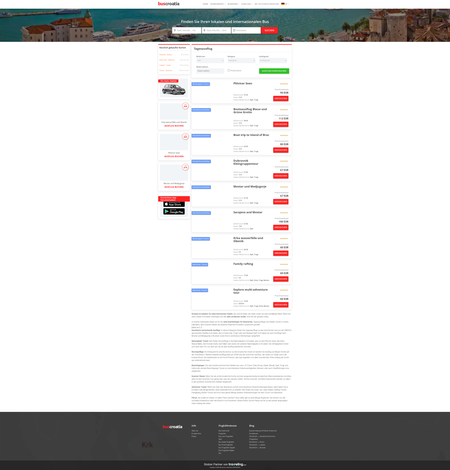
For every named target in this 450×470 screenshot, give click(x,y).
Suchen (269, 30)
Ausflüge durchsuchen (274, 71)
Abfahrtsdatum (202, 67)
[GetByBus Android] (174, 212)
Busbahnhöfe (217, 4)
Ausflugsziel (263, 56)
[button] (285, 4)
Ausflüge (246, 4)
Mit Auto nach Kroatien (267, 4)
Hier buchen (281, 98)
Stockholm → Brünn (256, 442)
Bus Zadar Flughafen (226, 442)
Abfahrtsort (200, 56)
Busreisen (233, 4)
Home (205, 4)
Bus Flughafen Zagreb (227, 448)
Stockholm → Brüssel (257, 448)
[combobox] (210, 60)
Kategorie (231, 56)
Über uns (195, 431)
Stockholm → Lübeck (257, 445)
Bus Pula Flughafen (226, 445)
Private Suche (236, 71)
